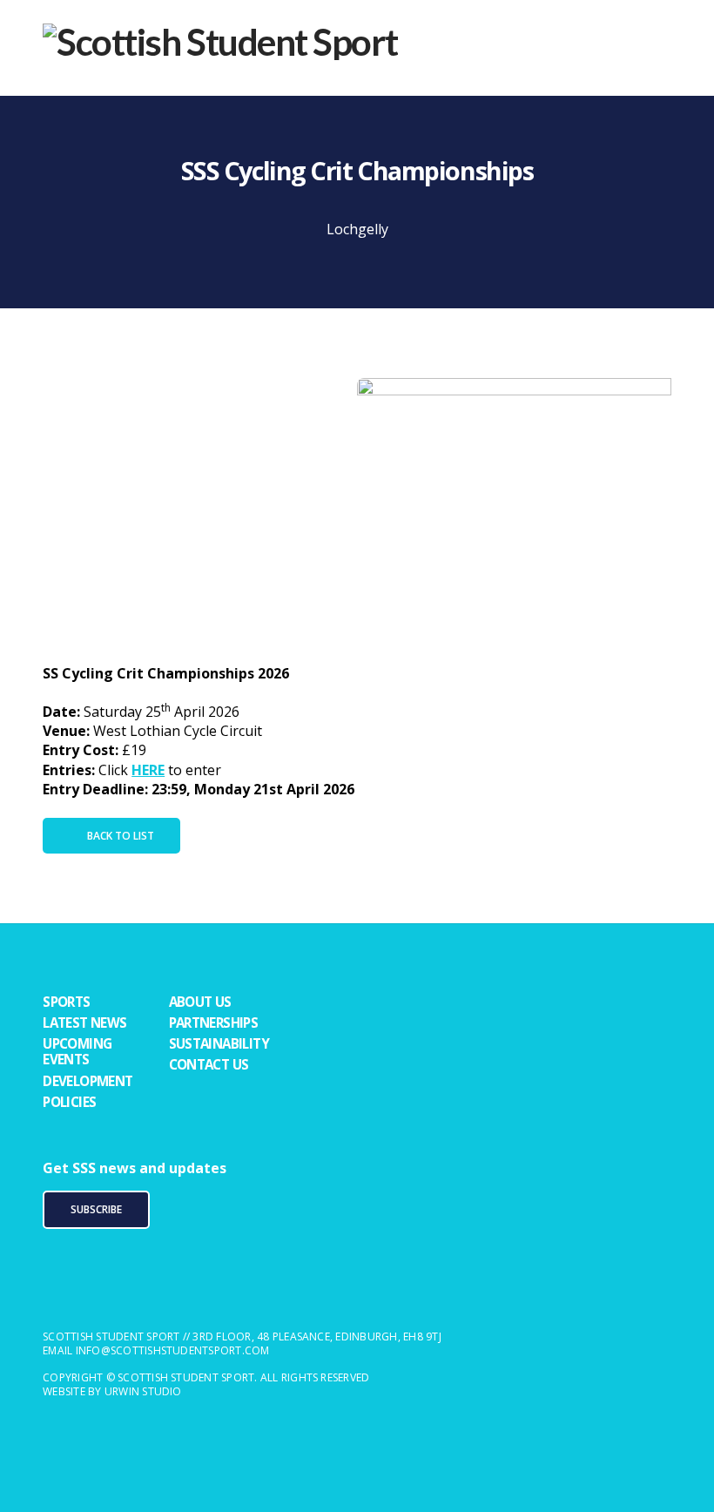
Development (87, 1081)
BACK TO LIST (120, 835)
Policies (69, 1101)
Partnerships (214, 1022)
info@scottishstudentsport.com (173, 1350)
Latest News (84, 1022)
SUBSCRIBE (96, 1209)
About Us (200, 1001)
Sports (66, 1001)
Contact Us (209, 1064)
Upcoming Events (77, 1051)
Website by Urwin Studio (112, 1391)
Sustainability (219, 1043)
